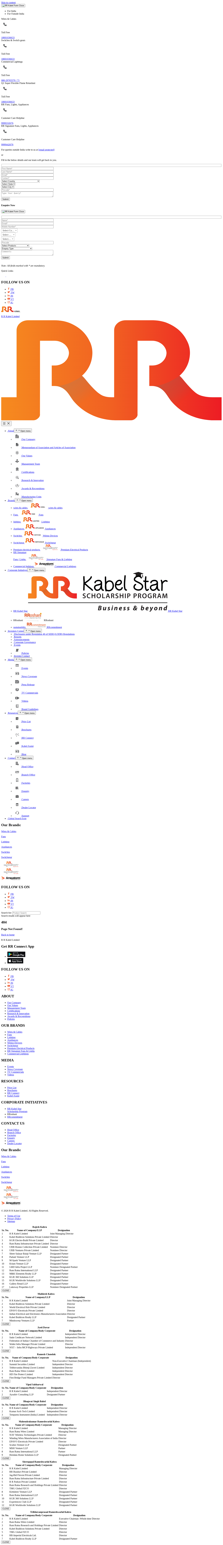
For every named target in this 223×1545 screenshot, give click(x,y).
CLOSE (5, 1290)
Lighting (11, 1037)
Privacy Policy (14, 1218)
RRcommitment (14, 1117)
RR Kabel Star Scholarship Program (17, 1110)
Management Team (16, 1008)
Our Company (14, 1002)
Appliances (12, 1040)
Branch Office (14, 1132)
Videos (10, 1074)
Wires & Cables (14, 1032)
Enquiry (11, 1138)
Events (10, 1066)
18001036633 (8, 37)
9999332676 (7, 123)
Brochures (12, 1090)
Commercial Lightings (18, 1053)
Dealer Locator (14, 1143)
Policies (11, 1019)
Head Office (13, 1130)
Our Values (12, 1005)
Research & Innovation (18, 1013)
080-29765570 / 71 (10, 80)
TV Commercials (15, 1072)
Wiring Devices (14, 1043)
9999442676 (7, 144)
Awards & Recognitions (18, 1016)
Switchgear (12, 1045)
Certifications (13, 1011)
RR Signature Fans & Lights (21, 1051)
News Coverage (15, 1069)
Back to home (8, 934)
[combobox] (9, 230)
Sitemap (11, 1221)
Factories (11, 1135)
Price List (11, 1087)
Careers (11, 1140)
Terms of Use (13, 1216)
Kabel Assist (13, 1096)
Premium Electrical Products (20, 1048)
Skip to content (8, 2)
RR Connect (13, 1093)
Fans (9, 1034)
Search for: (6, 912)
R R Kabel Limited (10, 316)
